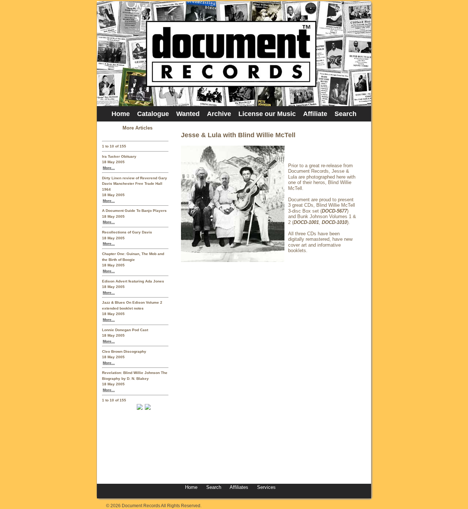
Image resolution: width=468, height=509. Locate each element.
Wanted (188, 113)
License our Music (267, 113)
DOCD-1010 (334, 222)
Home (121, 113)
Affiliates (239, 487)
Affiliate (315, 113)
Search (345, 113)
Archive (219, 113)
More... (109, 168)
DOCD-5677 (334, 211)
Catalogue (153, 113)
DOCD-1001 (306, 222)
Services (266, 487)
